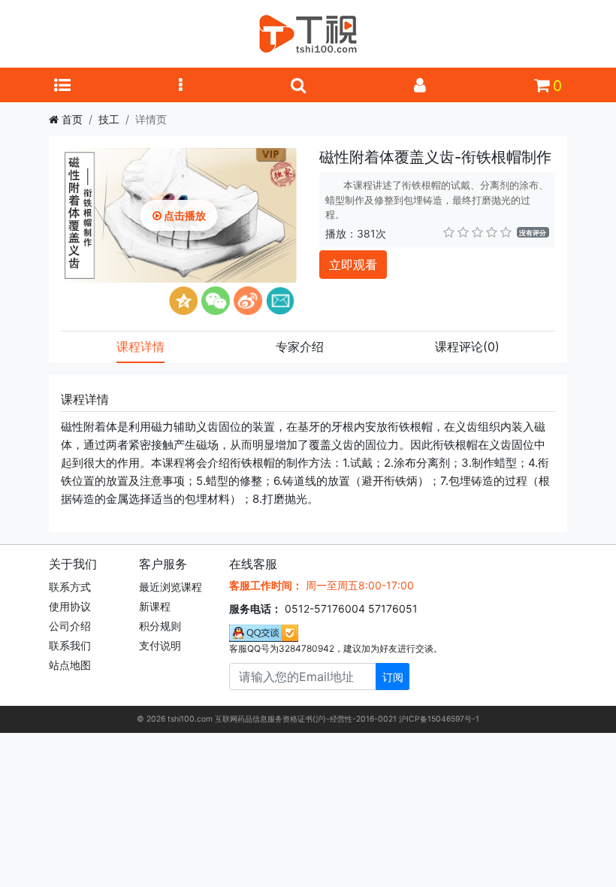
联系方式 (70, 586)
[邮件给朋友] (280, 301)
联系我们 (70, 645)
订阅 (392, 677)
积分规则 (160, 625)
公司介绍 (70, 625)
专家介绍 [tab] (300, 346)
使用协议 (70, 606)
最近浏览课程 (170, 586)
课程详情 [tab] (140, 346)
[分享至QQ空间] (183, 301)
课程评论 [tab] (467, 346)
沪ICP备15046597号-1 (439, 719)
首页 (72, 119)
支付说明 (160, 645)
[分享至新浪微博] (248, 301)
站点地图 (70, 664)
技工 (108, 119)
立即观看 (353, 264)
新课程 (155, 606)
